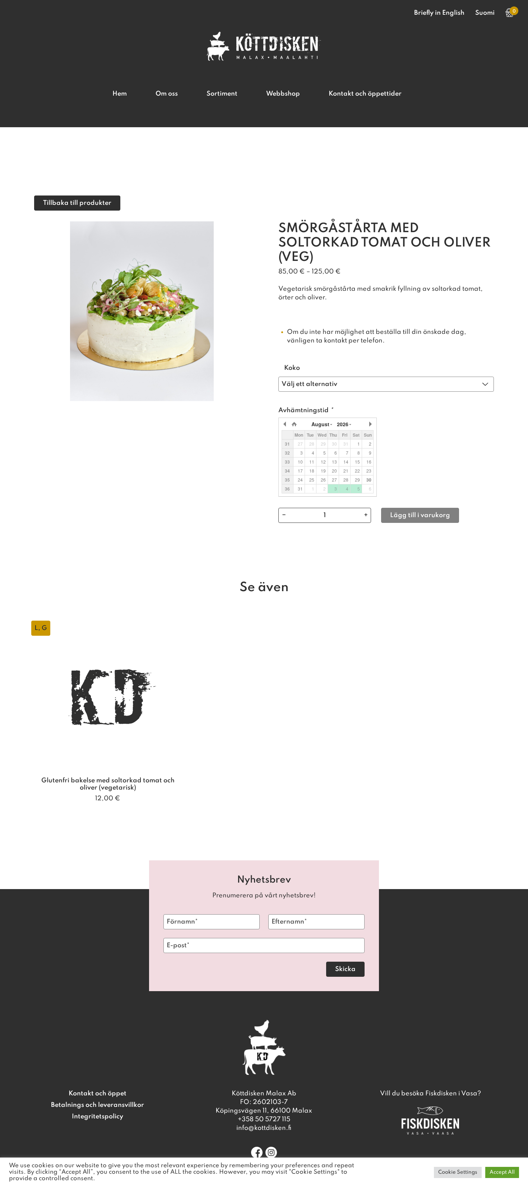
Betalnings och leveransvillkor (97, 1105)
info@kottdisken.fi (263, 1128)
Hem (119, 94)
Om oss (167, 94)
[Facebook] (257, 1152)
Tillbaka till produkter (77, 203)
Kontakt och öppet (97, 1093)
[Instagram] (271, 1152)
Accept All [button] (502, 1172)
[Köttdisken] (264, 59)
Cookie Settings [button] (457, 1172)
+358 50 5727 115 (264, 1119)
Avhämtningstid (305, 410)
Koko (292, 368)
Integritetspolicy (97, 1116)
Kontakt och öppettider (365, 94)
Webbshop (283, 94)
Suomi (485, 13)
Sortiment (222, 94)
